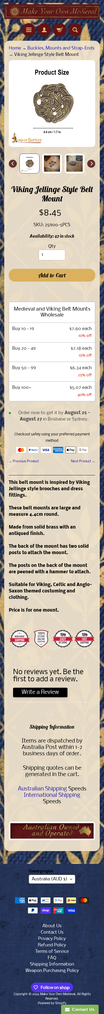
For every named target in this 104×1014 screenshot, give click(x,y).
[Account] (44, 29)
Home (15, 48)
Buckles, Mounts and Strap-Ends (60, 48)
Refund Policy (52, 945)
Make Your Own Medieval (57, 994)
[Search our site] (75, 29)
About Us (52, 926)
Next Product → (83, 461)
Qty (52, 246)
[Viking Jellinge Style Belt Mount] (29, 164)
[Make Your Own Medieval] (52, 11)
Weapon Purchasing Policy (52, 970)
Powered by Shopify (52, 1003)
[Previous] (13, 164)
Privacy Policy (52, 938)
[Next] (91, 164)
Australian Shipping (42, 789)
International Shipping (52, 795)
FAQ (52, 958)
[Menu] (28, 29)
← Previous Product (24, 461)
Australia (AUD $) (49, 879)
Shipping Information (52, 964)
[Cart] (59, 29)
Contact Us (52, 932)
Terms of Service (52, 951)
